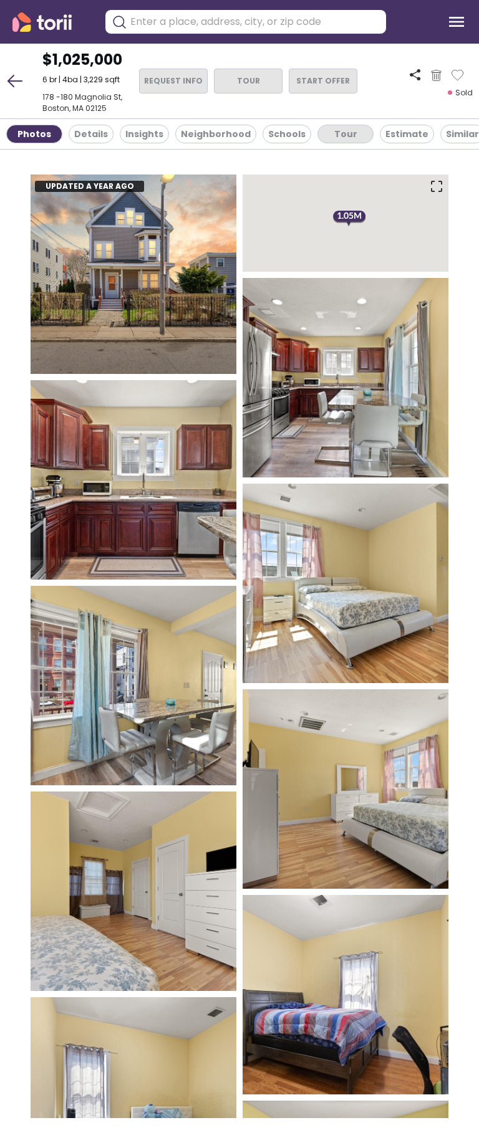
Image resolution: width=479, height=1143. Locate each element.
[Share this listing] (415, 75)
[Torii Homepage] (50, 22)
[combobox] (255, 22)
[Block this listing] (436, 75)
